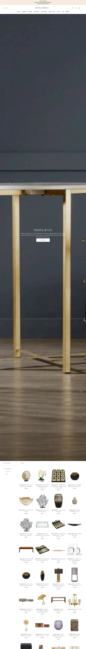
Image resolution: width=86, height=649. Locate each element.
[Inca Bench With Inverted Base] (26, 549)
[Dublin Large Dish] (58, 549)
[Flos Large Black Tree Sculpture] (26, 524)
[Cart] (79, 8)
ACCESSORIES (44, 11)
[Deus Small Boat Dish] (74, 524)
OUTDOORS (36, 11)
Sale (7, 474)
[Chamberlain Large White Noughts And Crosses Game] (58, 475)
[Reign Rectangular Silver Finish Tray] (42, 524)
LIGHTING (30, 11)
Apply (22, 463)
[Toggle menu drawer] (4, 8)
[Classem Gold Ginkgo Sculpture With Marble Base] (42, 600)
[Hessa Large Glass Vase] (58, 501)
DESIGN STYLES (52, 11)
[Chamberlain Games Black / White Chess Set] (58, 524)
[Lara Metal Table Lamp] (74, 574)
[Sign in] (76, 8)
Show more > (43, 240)
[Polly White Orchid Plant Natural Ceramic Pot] (42, 475)
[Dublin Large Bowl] (26, 501)
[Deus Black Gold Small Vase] (42, 574)
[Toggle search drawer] (73, 8)
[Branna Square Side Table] (74, 625)
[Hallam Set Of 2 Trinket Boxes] (26, 600)
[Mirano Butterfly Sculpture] (26, 625)
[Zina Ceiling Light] (74, 600)
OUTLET (58, 11)
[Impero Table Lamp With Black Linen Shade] (58, 574)
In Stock (8, 471)
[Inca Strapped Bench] (58, 600)
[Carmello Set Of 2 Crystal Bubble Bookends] (74, 549)
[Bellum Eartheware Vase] (74, 501)
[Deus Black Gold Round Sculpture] (26, 475)
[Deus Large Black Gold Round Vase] (26, 574)
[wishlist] (7, 8)
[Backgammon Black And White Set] (42, 549)
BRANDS (67, 11)
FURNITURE (24, 11)
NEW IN (18, 11)
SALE (63, 11)
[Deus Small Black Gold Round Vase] (74, 475)
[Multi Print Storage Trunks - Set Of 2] (42, 625)
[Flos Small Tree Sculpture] (42, 501)
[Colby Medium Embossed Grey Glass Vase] (58, 625)
